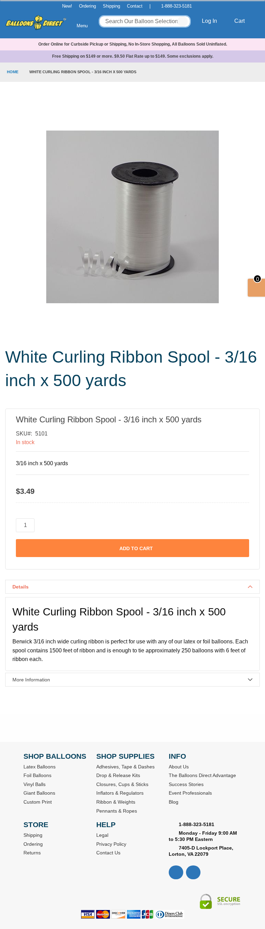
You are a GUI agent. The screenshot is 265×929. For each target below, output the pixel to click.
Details (20, 587)
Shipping (111, 6)
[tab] (132, 587)
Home (12, 72)
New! (67, 6)
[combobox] (145, 21)
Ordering (87, 6)
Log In (210, 21)
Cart (240, 21)
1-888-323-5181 (176, 6)
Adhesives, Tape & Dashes (125, 766)
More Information (31, 679)
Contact (135, 6)
